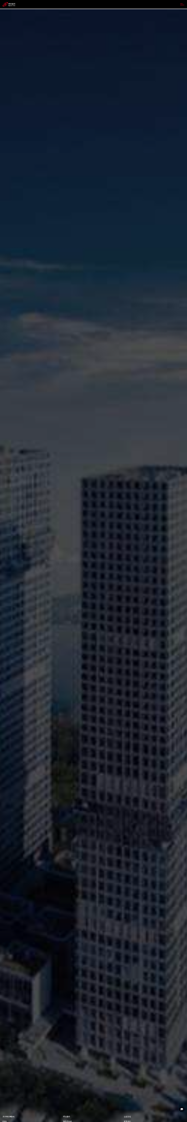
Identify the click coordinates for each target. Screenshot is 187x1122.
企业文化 (127, 1116)
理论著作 (66, 1116)
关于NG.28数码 (8, 1116)
